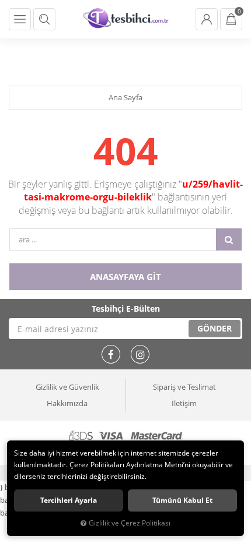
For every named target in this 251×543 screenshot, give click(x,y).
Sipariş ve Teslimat (184, 387)
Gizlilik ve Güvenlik (67, 387)
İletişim (184, 403)
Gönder (214, 328)
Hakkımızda (67, 403)
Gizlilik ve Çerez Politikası (129, 522)
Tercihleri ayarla (68, 500)
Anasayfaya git (125, 277)
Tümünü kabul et (182, 500)
